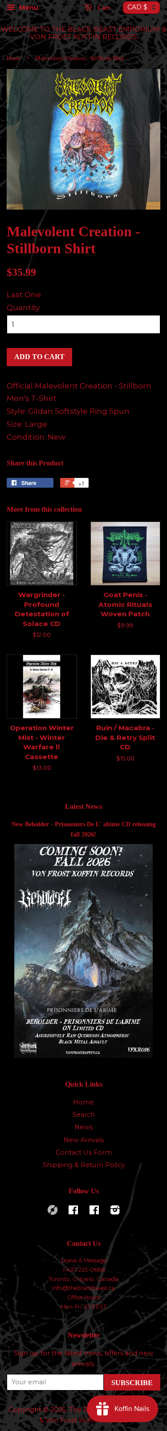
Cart (103, 7)
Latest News (83, 806)
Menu (27, 8)
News (83, 1127)
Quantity (23, 307)
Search (84, 1115)
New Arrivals (84, 1140)
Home (14, 58)
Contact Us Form (84, 1152)
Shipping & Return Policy (84, 1165)
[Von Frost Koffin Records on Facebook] (73, 1212)
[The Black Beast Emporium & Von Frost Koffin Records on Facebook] (94, 1212)
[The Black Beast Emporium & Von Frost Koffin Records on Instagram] (115, 1212)
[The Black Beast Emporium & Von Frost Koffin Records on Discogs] (52, 1213)
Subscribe (132, 1383)
